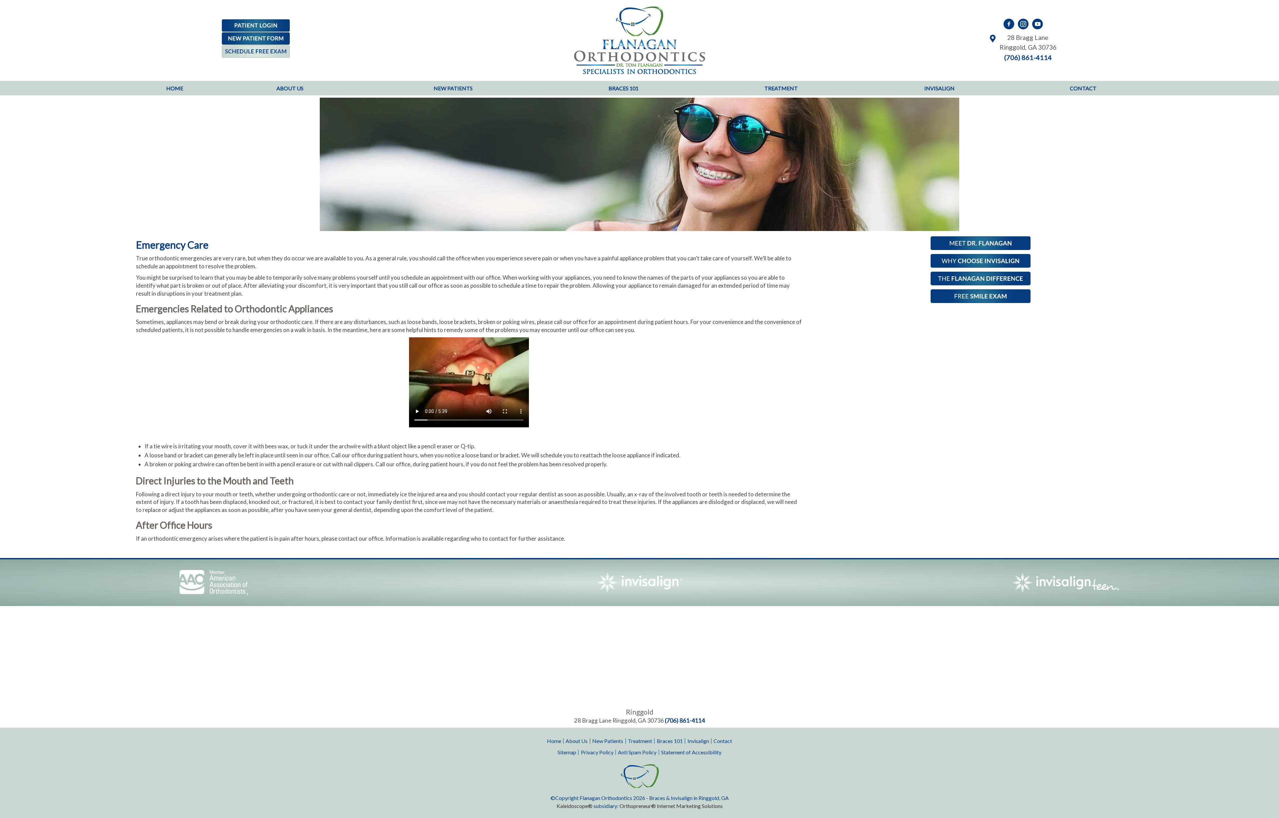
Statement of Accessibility (691, 752)
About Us (577, 741)
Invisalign (698, 741)
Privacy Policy (597, 752)
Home (174, 88)
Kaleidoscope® (575, 806)
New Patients (607, 741)
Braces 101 (670, 741)
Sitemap (567, 752)
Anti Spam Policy (637, 752)
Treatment (640, 741)
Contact (722, 741)
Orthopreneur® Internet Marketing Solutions (671, 806)
